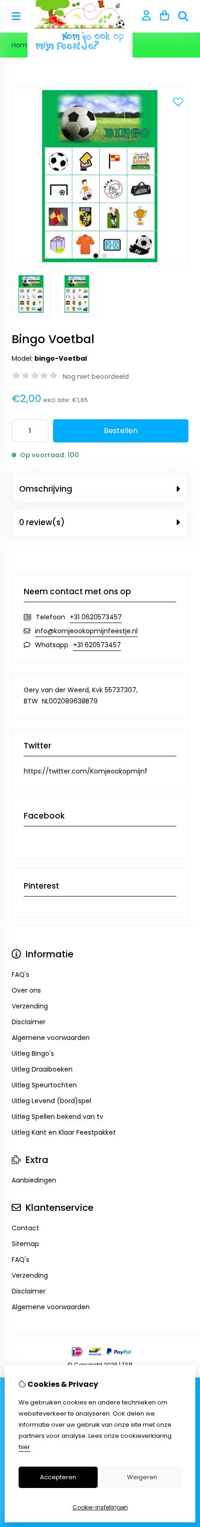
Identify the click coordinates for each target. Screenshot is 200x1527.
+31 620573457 (97, 645)
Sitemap (25, 1243)
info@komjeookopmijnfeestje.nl (86, 631)
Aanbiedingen (34, 1180)
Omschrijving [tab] (45, 488)
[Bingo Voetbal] (100, 261)
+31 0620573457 (96, 617)
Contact (25, 1228)
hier (24, 1447)
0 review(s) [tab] (42, 522)
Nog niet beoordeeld (96, 376)
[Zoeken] (183, 16)
